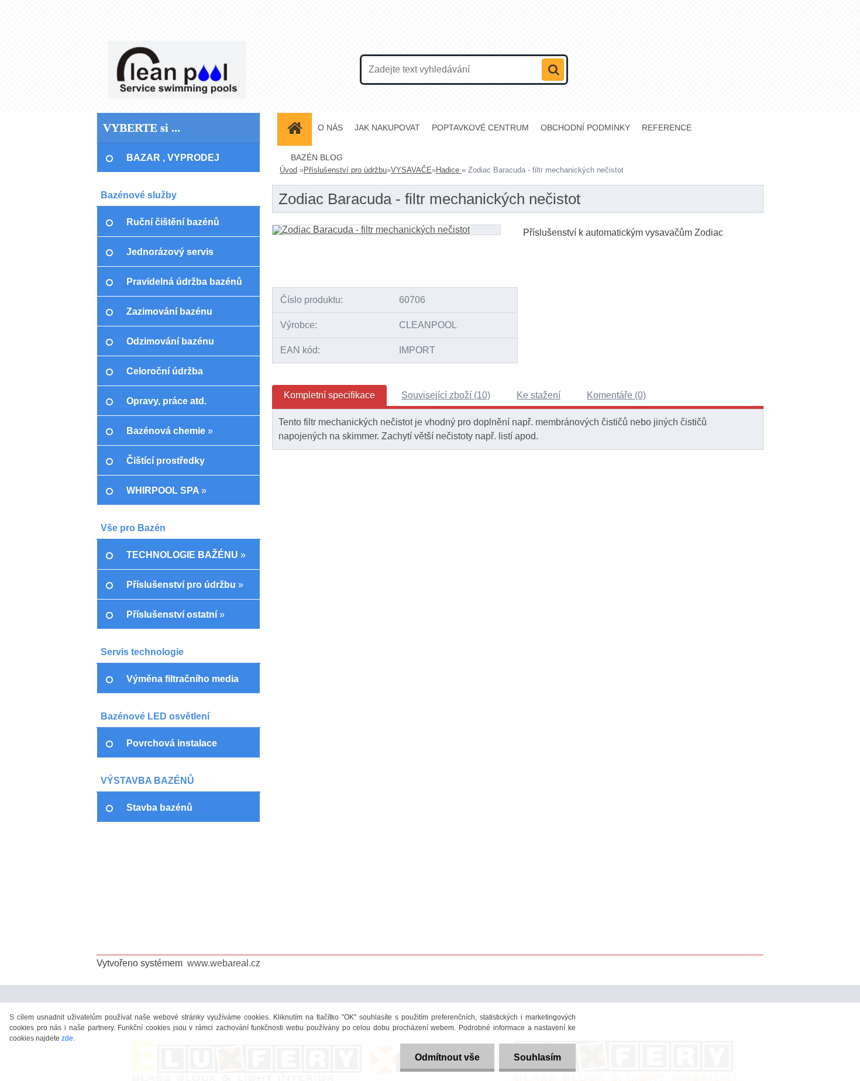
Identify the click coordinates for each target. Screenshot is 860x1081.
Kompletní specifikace (329, 395)
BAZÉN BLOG (317, 157)
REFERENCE (667, 127)
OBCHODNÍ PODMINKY (585, 127)
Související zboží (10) (445, 395)
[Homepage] (298, 128)
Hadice (449, 170)
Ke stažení (538, 395)
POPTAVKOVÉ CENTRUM (480, 127)
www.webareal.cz (223, 963)
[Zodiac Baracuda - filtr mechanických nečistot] (371, 230)
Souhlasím (537, 1057)
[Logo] (177, 69)
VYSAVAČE (411, 170)
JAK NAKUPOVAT (387, 127)
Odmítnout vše (447, 1057)
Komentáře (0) (616, 395)
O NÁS (330, 127)
